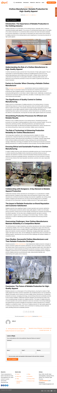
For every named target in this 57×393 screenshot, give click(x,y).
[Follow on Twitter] (5, 385)
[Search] (14, 2)
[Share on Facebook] (24, 312)
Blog (43, 2)
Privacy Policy (31, 378)
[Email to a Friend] (28, 312)
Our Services (18, 2)
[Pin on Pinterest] (31, 312)
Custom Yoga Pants (28, 7)
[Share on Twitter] (26, 312)
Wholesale (26, 2)
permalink (40, 316)
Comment (9, 340)
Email (23, 350)
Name (8, 350)
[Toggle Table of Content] (18, 20)
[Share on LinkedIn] (33, 312)
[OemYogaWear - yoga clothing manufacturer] (6, 2)
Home (17, 374)
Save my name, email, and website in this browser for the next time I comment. (26, 356)
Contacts (30, 376)
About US (38, 2)
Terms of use (31, 380)
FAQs (17, 378)
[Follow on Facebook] (2, 385)
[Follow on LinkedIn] (7, 385)
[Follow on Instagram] (4, 385)
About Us (18, 376)
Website (39, 350)
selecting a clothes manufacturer (16, 88)
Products (32, 2)
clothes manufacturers (20, 244)
